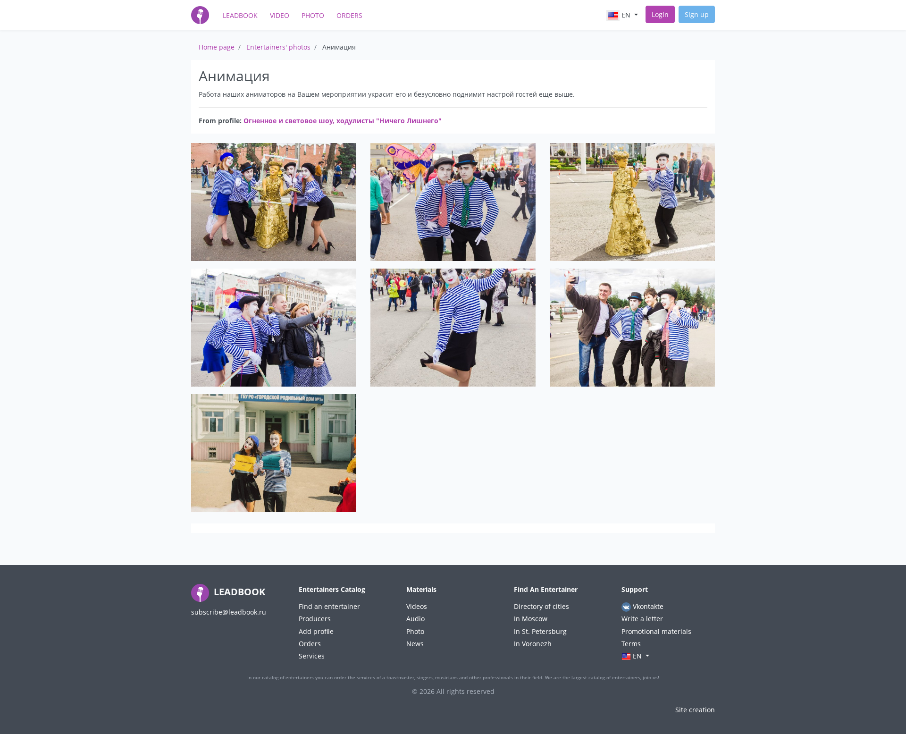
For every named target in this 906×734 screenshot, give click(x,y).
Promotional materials (656, 631)
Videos (416, 606)
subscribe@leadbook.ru (228, 611)
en (626, 14)
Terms (631, 643)
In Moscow (530, 618)
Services (312, 655)
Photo (313, 15)
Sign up (697, 14)
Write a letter (642, 618)
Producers (315, 618)
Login (660, 14)
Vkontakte (647, 606)
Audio (415, 618)
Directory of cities (541, 606)
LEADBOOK (238, 591)
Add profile (316, 631)
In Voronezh (533, 643)
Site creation (695, 709)
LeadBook (240, 15)
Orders (349, 15)
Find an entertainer (329, 606)
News (415, 643)
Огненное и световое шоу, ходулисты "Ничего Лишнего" (342, 120)
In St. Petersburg (540, 631)
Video (279, 15)
